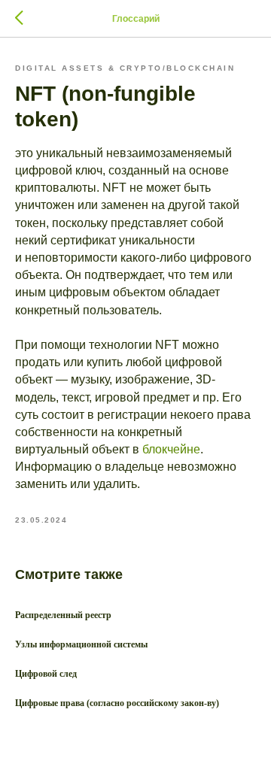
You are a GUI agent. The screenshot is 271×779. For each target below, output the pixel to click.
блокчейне (171, 449)
